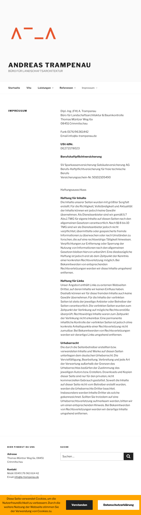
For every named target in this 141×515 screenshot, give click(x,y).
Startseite (14, 87)
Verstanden (79, 505)
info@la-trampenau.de (26, 476)
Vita (28, 87)
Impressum (88, 87)
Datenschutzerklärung (118, 505)
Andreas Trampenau (49, 65)
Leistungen (44, 87)
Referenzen (66, 87)
